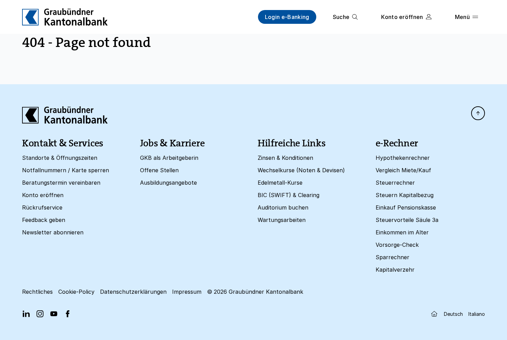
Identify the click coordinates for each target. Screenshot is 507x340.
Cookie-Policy (76, 291)
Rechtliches (37, 291)
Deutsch (453, 314)
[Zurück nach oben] (478, 113)
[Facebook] (67, 314)
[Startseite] (434, 314)
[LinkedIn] (26, 314)
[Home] (65, 17)
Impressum (186, 291)
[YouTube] (54, 314)
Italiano (476, 314)
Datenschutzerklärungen (133, 291)
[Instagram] (40, 314)
